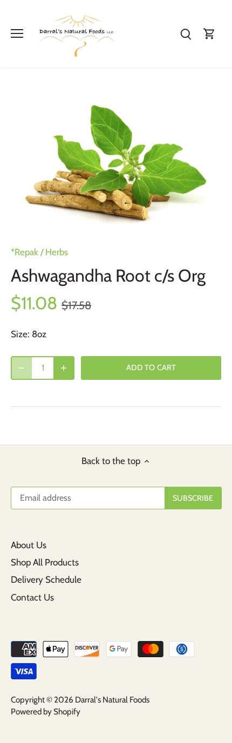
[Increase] (63, 368)
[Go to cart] (209, 34)
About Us (28, 545)
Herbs (56, 252)
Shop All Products (45, 562)
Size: (20, 334)
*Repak (24, 252)
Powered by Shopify (45, 711)
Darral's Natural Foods (112, 699)
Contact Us (32, 597)
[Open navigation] (17, 33)
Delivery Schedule (46, 579)
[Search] (185, 34)
